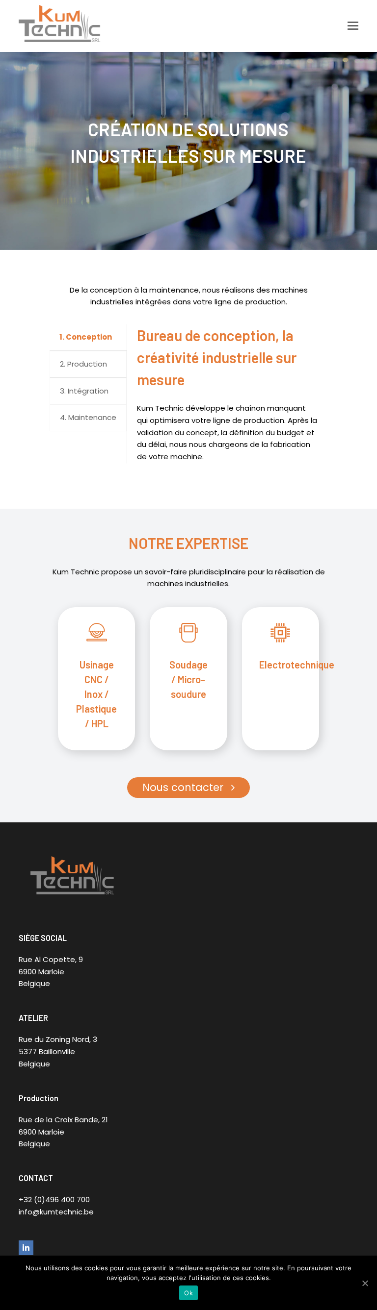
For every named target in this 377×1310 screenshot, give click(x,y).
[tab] (88, 337)
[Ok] (365, 1283)
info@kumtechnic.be (56, 1212)
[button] (353, 26)
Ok (188, 1293)
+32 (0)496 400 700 (54, 1199)
